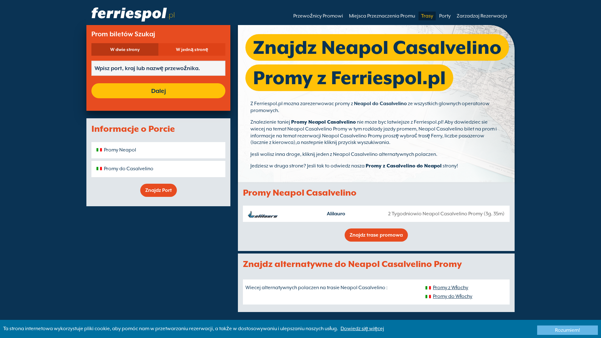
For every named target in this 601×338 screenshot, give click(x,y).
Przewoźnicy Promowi (318, 16)
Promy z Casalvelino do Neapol (404, 166)
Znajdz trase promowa (376, 235)
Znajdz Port (158, 190)
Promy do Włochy (452, 296)
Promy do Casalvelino (128, 169)
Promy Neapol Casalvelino (323, 122)
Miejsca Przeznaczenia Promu (382, 16)
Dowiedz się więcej (362, 328)
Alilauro (336, 214)
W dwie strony (125, 49)
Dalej (158, 90)
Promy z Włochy (450, 287)
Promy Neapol (120, 150)
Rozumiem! (567, 330)
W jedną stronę (192, 49)
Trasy (427, 16)
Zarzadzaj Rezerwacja (482, 16)
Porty (445, 16)
